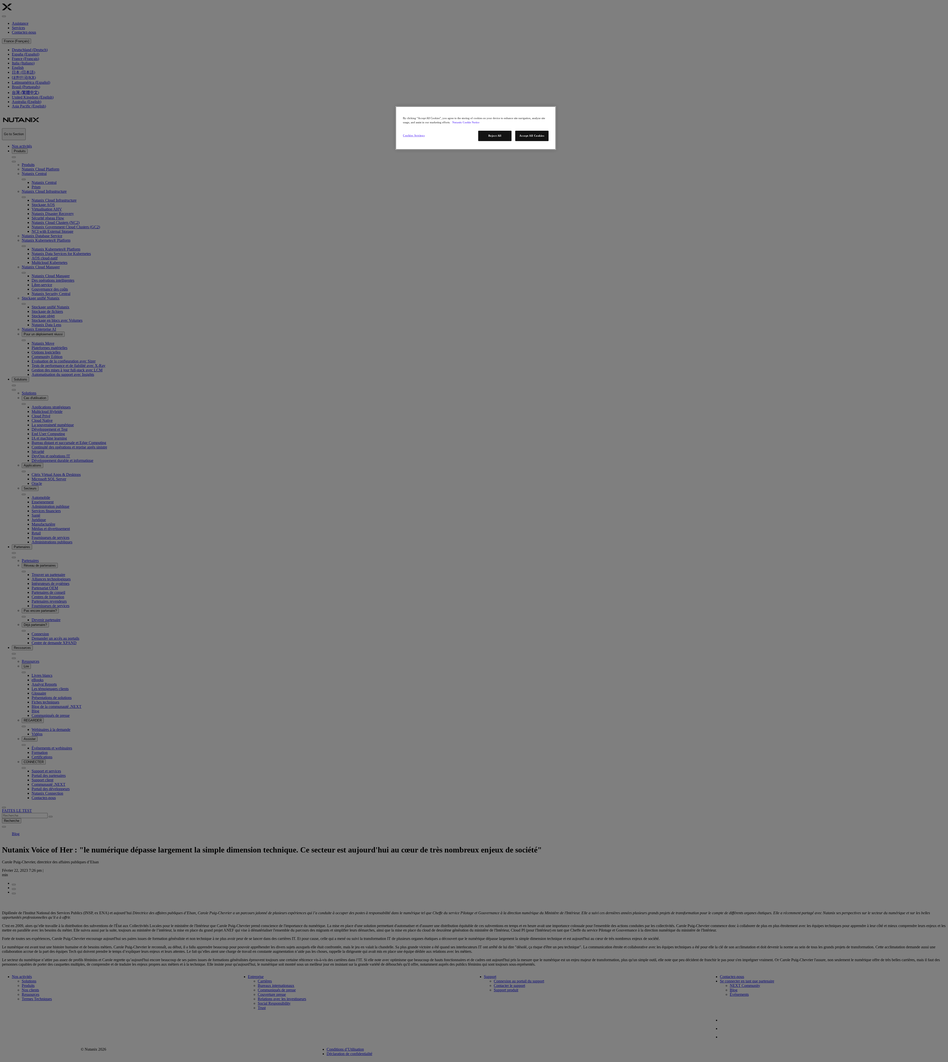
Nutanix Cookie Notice (465, 122)
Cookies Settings (414, 135)
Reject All (494, 135)
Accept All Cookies (531, 135)
